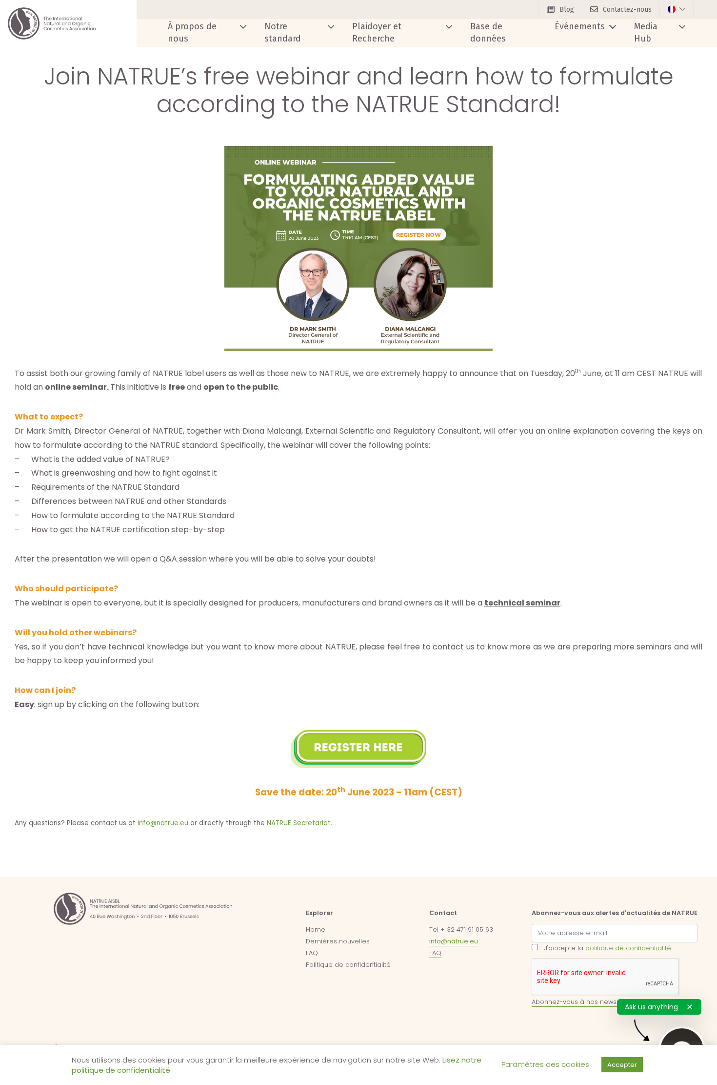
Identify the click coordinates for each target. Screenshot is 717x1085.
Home (315, 929)
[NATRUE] (52, 23)
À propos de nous (192, 32)
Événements (580, 26)
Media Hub (645, 32)
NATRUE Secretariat (299, 823)
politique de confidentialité (628, 948)
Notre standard (282, 32)
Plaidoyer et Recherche (376, 32)
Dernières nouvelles (338, 941)
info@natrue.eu (453, 941)
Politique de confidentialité (348, 964)
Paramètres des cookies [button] (545, 1064)
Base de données (488, 32)
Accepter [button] (622, 1064)
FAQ (312, 953)
